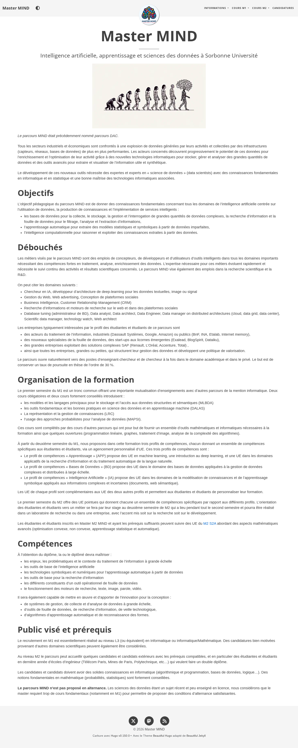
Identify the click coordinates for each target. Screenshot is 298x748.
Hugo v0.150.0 (120, 735)
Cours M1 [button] (239, 8)
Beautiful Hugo (162, 735)
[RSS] (164, 721)
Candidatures (283, 8)
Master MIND (15, 8)
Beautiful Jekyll (196, 735)
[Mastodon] (149, 721)
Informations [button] (215, 8)
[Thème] (38, 8)
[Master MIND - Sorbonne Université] (149, 15)
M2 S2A (209, 523)
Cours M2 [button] (259, 8)
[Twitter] (133, 721)
